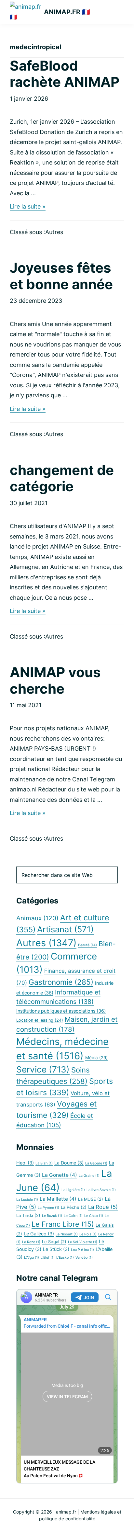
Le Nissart (67, 1234)
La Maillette (58, 1199)
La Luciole (27, 1199)
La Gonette (59, 1175)
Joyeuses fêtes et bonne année (61, 275)
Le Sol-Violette (82, 1242)
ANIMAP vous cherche (55, 680)
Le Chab (93, 1216)
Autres (54, 232)
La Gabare (96, 1163)
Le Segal (54, 1241)
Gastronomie (61, 982)
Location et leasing (39, 1020)
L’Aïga (31, 1257)
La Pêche (74, 1207)
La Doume (69, 1162)
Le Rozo (31, 1242)
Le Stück (56, 1249)
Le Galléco (39, 1233)
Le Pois (88, 1234)
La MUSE (90, 1199)
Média (96, 1057)
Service (43, 1069)
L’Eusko (65, 1257)
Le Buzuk (52, 1216)
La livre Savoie (101, 1190)
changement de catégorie (62, 478)
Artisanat (65, 929)
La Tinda (28, 1215)
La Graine (89, 1176)
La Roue (103, 1207)
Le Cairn (73, 1216)
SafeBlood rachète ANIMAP (64, 73)
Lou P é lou (82, 1250)
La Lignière (73, 1190)
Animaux (37, 918)
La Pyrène (48, 1208)
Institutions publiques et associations (61, 1011)
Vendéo (84, 1257)
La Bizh (44, 1163)
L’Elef (48, 1257)
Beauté (87, 945)
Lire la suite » (28, 206)
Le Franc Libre (63, 1224)
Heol (25, 1162)
